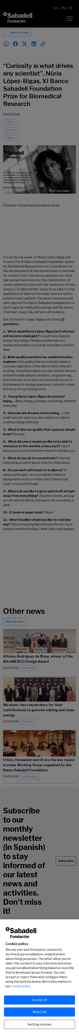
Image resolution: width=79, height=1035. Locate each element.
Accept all (39, 1000)
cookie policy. (21, 986)
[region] (39, 977)
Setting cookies (39, 1024)
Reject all (39, 1012)
